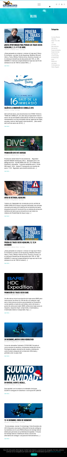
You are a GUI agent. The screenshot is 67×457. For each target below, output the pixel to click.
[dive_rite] (23, 143)
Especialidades (56, 50)
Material (13, 49)
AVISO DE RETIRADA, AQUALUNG (14, 197)
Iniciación (54, 48)
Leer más (6, 65)
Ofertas (17, 49)
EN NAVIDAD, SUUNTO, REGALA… (15, 382)
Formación (16, 341)
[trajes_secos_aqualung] (23, 35)
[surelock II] (23, 188)
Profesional (55, 57)
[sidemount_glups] (23, 410)
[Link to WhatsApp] (64, 4)
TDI (52, 43)
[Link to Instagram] (56, 4)
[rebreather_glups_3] (23, 330)
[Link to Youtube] (61, 4)
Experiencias (55, 52)
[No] (65, 452)
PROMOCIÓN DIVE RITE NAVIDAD (15, 152)
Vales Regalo (55, 67)
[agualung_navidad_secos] (23, 233)
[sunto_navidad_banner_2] (23, 373)
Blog (13, 110)
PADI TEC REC (55, 41)
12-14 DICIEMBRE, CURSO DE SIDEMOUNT (18, 420)
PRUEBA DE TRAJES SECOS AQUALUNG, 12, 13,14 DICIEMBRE (20, 243)
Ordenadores (55, 65)
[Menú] (38, 4)
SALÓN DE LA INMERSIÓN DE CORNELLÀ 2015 (19, 107)
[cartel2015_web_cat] (23, 90)
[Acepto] (33, 454)
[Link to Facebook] (59, 4)
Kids (52, 59)
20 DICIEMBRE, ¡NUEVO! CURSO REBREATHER (19, 339)
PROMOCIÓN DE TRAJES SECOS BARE (16, 292)
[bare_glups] (23, 281)
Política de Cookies (55, 451)
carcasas (54, 63)
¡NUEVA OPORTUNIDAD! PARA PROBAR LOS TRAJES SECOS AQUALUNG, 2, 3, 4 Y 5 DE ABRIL (23, 46)
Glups (23, 49)
